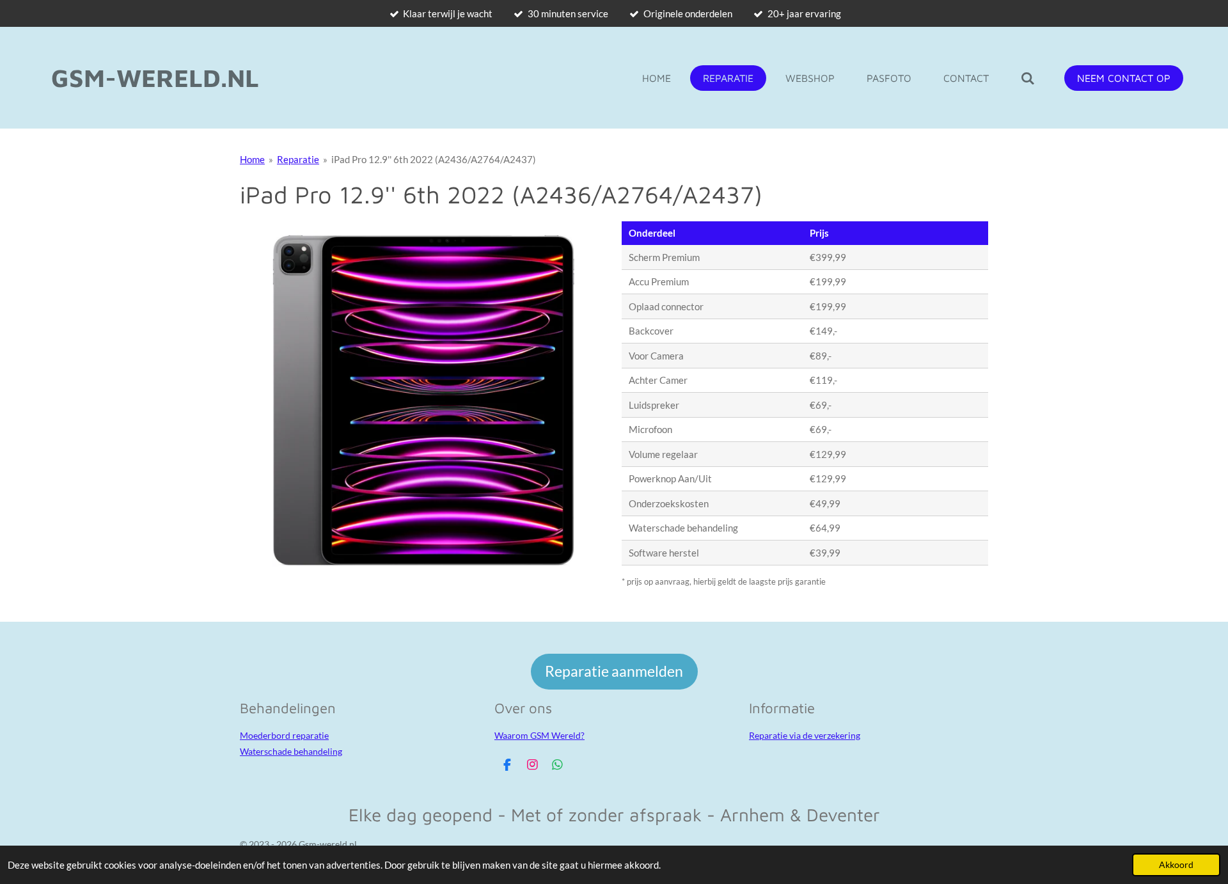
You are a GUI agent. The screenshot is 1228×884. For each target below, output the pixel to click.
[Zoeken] (1028, 78)
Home (252, 159)
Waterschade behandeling (291, 751)
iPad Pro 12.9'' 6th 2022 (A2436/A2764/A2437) (433, 159)
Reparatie (298, 159)
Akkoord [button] (1176, 865)
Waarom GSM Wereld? (539, 735)
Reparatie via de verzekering (804, 735)
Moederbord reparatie (284, 735)
